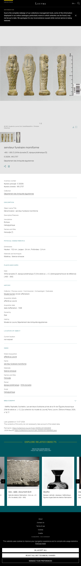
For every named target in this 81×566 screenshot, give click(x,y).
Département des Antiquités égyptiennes (19, 194)
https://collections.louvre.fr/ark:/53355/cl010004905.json (36, 430)
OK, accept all (40, 550)
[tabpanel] (40, 481)
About (40, 519)
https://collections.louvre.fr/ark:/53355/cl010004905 (31, 428)
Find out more (40, 544)
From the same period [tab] (41, 449)
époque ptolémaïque (11, 385)
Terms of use (40, 526)
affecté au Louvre (10, 357)
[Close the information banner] (75, 15)
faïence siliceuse (10, 371)
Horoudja (7, 378)
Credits (40, 533)
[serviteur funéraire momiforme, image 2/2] (18, 137)
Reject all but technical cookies (40, 556)
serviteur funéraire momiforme (15, 364)
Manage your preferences (40, 561)
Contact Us (40, 522)
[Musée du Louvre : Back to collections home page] (40, 3)
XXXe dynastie (26, 385)
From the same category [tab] (41, 450)
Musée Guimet (9, 294)
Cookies (40, 530)
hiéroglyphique (9, 392)
